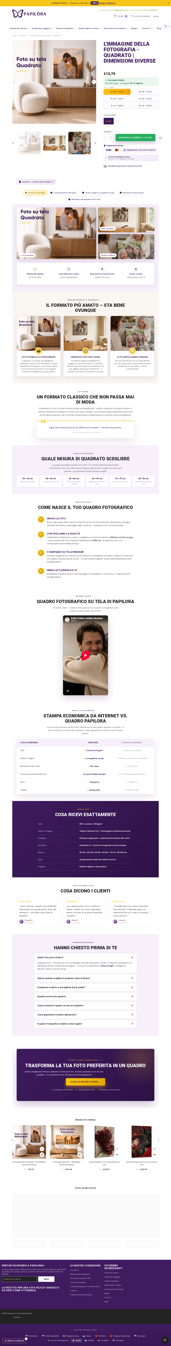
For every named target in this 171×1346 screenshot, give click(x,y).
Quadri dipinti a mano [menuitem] (88, 28)
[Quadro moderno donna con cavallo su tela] (142, 1142)
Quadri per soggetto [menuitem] (41, 28)
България (139, 1336)
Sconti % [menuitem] (146, 28)
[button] (14, 82)
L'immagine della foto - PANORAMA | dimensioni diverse (66, 1163)
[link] (29, 1241)
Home (14, 36)
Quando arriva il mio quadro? (51, 996)
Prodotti (23, 36)
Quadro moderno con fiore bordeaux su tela (104, 1163)
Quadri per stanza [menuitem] (18, 28)
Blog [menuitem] (159, 28)
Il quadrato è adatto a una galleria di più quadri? (61, 987)
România (100, 1336)
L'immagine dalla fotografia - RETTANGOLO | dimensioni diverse (29, 1163)
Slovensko (32, 1336)
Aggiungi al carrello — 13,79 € (135, 137)
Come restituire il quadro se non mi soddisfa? (60, 1005)
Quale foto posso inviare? (50, 957)
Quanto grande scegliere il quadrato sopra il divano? (63, 978)
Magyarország (71, 1336)
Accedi (156, 16)
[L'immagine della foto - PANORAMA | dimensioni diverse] (67, 1142)
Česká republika (50, 1336)
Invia (46, 1279)
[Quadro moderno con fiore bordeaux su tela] (104, 1142)
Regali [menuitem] (134, 28)
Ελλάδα (89, 1340)
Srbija (87, 1336)
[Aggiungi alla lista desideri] (160, 138)
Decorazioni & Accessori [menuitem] (115, 28)
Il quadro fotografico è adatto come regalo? (59, 1024)
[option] (54, 82)
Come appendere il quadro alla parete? (56, 1014)
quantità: (107, 132)
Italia (76, 1340)
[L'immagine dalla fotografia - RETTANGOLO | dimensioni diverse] (29, 1142)
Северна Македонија (120, 1336)
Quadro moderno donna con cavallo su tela (141, 1163)
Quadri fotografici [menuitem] (64, 28)
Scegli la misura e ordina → (86, 1082)
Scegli (108, 121)
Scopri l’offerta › (107, 3)
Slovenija (118, 1340)
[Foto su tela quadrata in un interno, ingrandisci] (126, 219)
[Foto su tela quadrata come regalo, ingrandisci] (126, 246)
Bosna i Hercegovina (57, 1340)
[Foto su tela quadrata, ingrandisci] (56, 233)
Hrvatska (103, 1340)
